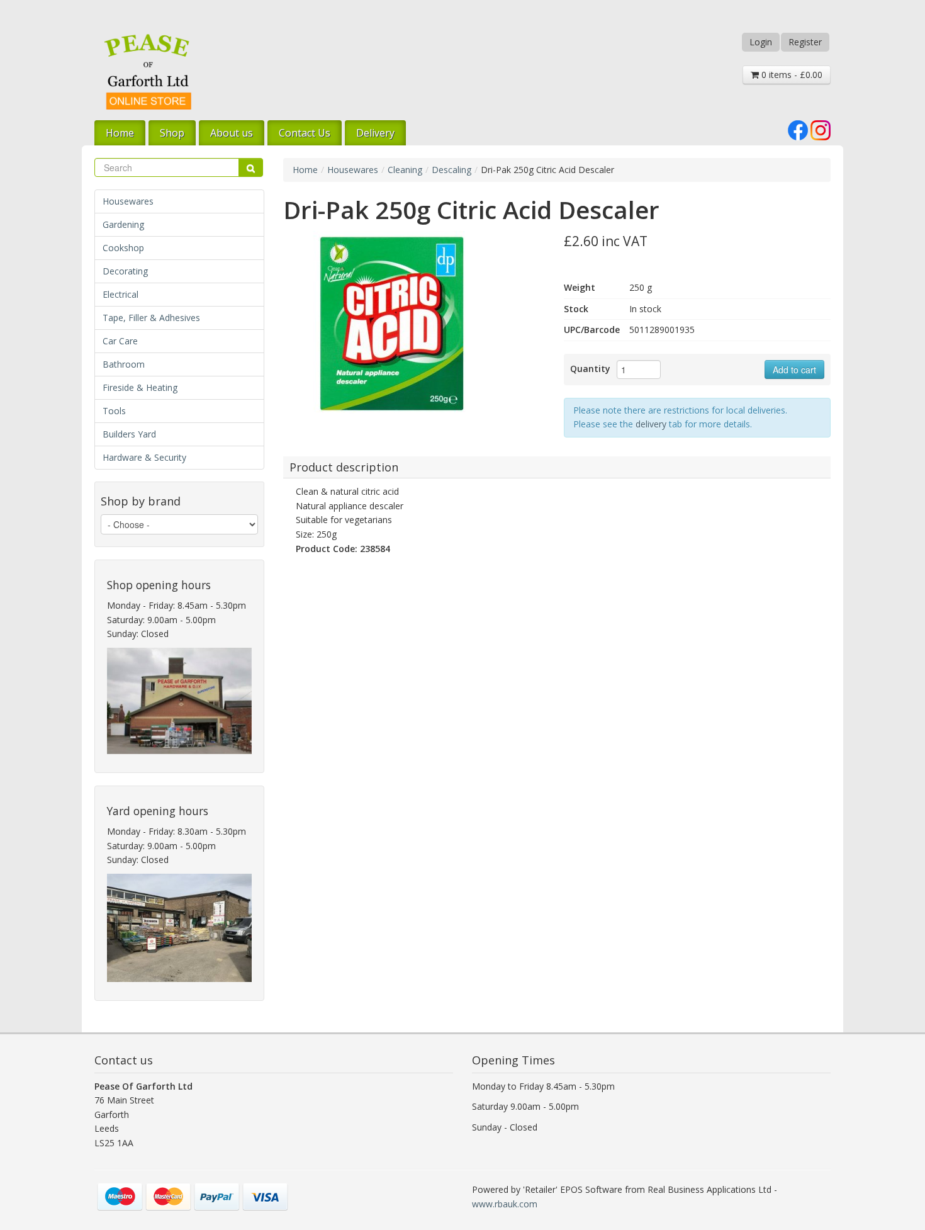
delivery (651, 424)
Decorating (125, 271)
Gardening (123, 224)
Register (805, 42)
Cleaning (405, 170)
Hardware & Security (144, 457)
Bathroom (124, 364)
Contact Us (304, 133)
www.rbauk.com (504, 1204)
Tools (114, 411)
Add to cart (794, 369)
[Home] (147, 71)
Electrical (120, 294)
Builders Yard (129, 434)
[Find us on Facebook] (798, 129)
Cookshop (123, 248)
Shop (172, 133)
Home (120, 133)
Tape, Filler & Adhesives (151, 318)
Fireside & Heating (140, 387)
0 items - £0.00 (790, 75)
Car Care (120, 341)
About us (231, 133)
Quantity (590, 369)
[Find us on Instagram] (820, 129)
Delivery (375, 133)
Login (760, 42)
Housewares (128, 201)
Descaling (451, 170)
